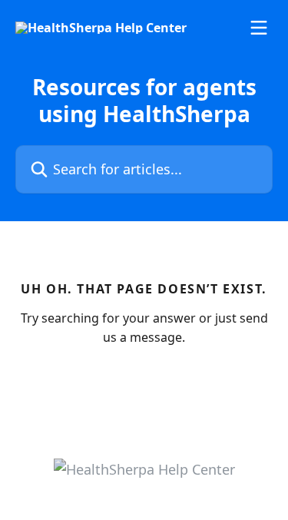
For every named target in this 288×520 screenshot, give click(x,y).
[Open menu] (259, 27)
